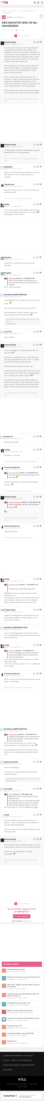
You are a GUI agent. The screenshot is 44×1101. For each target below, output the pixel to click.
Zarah (6, 815)
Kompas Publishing (25, 1096)
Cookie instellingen (11, 1065)
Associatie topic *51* (14, 1026)
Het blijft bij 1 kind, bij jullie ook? (18, 1003)
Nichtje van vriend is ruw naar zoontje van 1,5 (23, 977)
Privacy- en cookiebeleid (21, 1060)
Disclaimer (7, 1070)
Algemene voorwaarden (13, 1056)
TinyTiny (8, 332)
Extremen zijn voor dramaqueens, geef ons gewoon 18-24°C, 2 (23, 995)
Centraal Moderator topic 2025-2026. (20, 1033)
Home (4, 11)
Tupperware (10, 610)
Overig (11, 971)
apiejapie (8, 167)
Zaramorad (9, 184)
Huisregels (28, 1056)
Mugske (7, 257)
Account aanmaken (22, 916)
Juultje (7, 450)
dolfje (7, 204)
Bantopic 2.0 (12, 1041)
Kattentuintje (10, 42)
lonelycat (8, 437)
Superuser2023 (11, 762)
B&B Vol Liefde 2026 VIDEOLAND (20, 1011)
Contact (6, 1060)
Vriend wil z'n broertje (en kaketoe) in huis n (23, 1018)
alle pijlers (18, 17)
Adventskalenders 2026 (16, 969)
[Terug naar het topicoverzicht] (4, 18)
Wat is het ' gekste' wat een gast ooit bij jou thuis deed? (23, 986)
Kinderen (12, 979)
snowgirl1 (8, 789)
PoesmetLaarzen (12, 467)
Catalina (12, 651)
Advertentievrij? (28, 1065)
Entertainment (13, 1013)
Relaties (11, 1020)
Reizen (13, 11)
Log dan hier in (27, 921)
